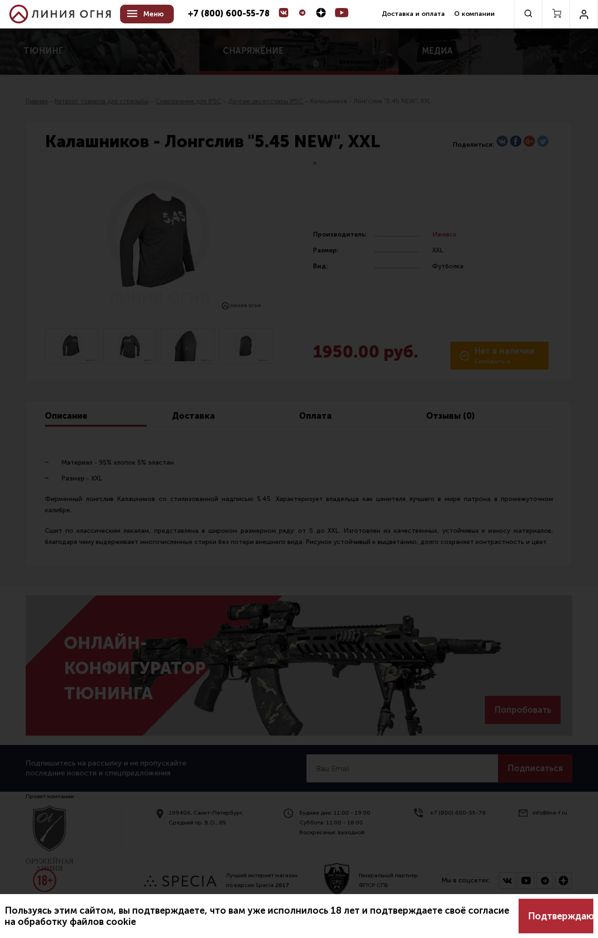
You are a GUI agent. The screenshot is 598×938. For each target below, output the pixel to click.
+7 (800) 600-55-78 (229, 14)
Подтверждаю (560, 916)
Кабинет (584, 14)
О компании (474, 14)
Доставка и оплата (413, 14)
